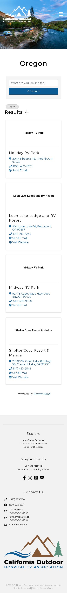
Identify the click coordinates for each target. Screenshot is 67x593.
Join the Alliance (33, 465)
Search (35, 91)
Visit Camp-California (34, 440)
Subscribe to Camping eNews (33, 469)
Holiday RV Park (24, 153)
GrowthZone (42, 394)
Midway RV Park (24, 287)
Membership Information (33, 443)
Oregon (11, 106)
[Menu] (61, 14)
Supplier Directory (33, 447)
